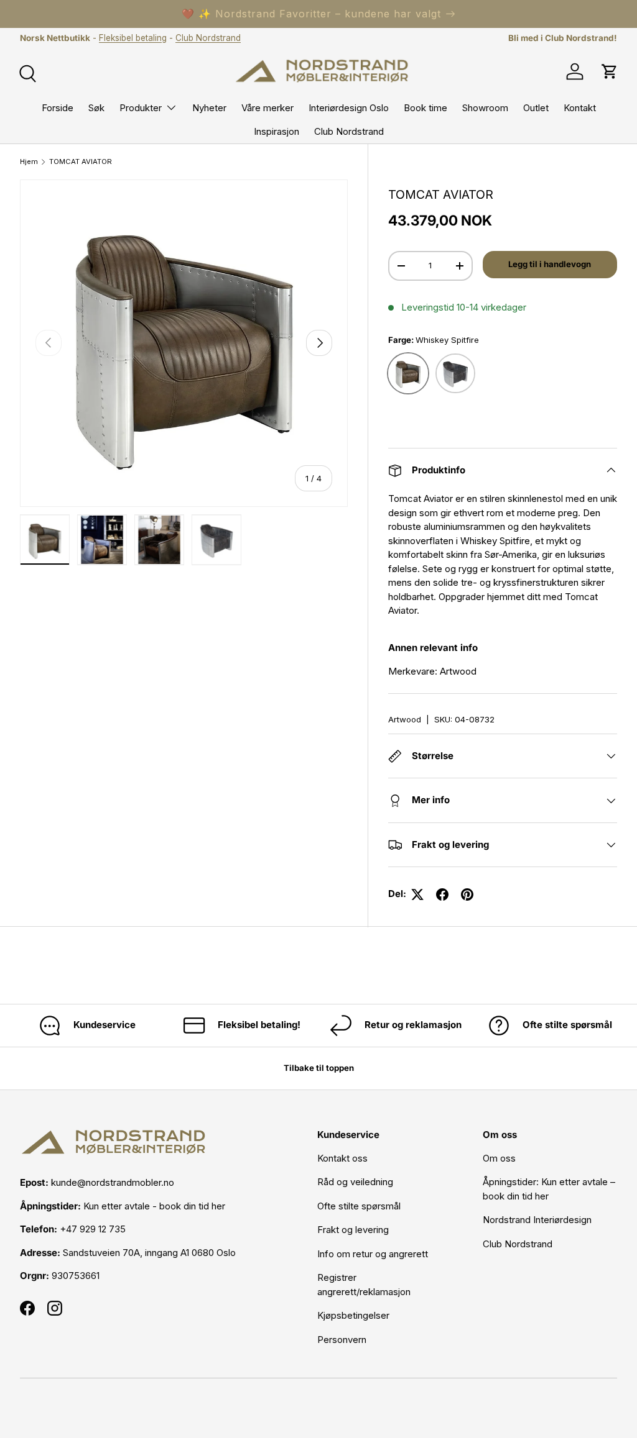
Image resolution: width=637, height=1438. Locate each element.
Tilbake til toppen (319, 1068)
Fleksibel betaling (133, 38)
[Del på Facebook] (442, 894)
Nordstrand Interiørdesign (537, 1220)
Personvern (341, 1339)
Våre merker (267, 108)
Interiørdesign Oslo (349, 108)
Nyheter (209, 108)
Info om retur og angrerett (372, 1254)
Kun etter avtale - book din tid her (154, 1206)
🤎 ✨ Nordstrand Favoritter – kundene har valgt (311, 13)
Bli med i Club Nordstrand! (562, 38)
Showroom (485, 108)
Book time (425, 108)
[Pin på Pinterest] (467, 894)
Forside (57, 108)
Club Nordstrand (208, 38)
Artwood (404, 719)
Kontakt (580, 108)
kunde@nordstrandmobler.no (112, 1182)
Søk (96, 108)
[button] (609, 71)
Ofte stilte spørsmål (359, 1206)
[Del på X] (417, 894)
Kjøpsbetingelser (353, 1315)
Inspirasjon (276, 131)
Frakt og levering (353, 1229)
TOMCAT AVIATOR (80, 161)
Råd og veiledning (355, 1182)
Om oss (499, 1158)
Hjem (29, 161)
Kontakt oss (342, 1158)
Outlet (536, 108)
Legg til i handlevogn (549, 264)
